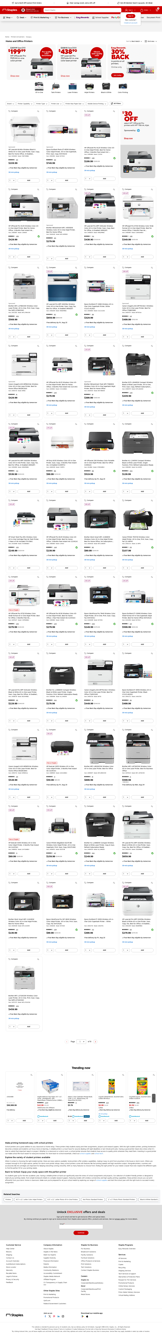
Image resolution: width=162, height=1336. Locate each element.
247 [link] (55, 853)
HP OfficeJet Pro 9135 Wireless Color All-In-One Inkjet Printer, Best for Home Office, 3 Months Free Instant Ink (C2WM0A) (23, 228)
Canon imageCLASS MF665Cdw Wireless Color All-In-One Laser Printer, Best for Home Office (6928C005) (23, 768)
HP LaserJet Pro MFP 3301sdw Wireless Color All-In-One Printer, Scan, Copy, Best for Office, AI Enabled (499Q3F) (99, 228)
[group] (19, 1098)
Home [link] (7, 37)
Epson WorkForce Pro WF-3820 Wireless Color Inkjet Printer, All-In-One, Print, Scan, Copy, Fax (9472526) (61, 921)
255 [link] (17, 700)
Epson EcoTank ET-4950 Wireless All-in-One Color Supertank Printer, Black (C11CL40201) (137, 692)
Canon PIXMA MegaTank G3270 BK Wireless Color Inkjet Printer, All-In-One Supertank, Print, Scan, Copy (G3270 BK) (61, 845)
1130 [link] (131, 393)
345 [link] (55, 238)
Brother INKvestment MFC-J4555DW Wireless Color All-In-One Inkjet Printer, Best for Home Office (60, 230)
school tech (98, 1153)
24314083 (10, 1097)
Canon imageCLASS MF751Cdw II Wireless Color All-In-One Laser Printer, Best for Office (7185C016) (99, 692)
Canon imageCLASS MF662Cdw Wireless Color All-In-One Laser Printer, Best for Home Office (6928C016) (23, 386)
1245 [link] (55, 393)
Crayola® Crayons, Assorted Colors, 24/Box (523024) (140, 1098)
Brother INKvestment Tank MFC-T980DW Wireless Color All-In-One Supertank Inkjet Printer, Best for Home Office (99, 386)
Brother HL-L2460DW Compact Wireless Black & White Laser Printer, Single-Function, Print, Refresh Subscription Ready (61, 692)
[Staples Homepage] (10, 10)
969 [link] (93, 471)
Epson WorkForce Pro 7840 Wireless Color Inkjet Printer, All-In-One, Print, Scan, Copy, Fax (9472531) (99, 615)
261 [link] (131, 700)
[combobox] (82, 10)
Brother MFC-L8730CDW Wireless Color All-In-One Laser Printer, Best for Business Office (137, 768)
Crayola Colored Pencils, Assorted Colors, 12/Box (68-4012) (111, 1098)
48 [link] (92, 394)
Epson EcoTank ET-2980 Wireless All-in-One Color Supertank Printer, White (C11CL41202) (99, 306)
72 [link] (54, 777)
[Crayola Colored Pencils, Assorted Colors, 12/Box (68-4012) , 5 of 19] (111, 1086)
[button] (119, 10)
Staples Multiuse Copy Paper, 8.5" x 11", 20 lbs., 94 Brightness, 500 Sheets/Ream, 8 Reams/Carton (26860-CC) (49, 1098)
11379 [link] (46, 1103)
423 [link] (131, 624)
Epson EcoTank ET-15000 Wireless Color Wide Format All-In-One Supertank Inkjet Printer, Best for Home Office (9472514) (137, 615)
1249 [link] (55, 624)
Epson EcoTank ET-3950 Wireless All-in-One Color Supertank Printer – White (99, 920)
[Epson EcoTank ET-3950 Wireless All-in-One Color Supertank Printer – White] (100, 901)
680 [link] (55, 471)
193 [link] (17, 777)
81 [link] (16, 394)
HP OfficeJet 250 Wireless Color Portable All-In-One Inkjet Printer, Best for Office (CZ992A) (99, 463)
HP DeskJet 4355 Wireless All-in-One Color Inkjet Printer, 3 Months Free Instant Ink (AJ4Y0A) (23, 845)
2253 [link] (17, 547)
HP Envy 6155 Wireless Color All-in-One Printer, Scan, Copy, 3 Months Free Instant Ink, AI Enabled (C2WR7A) (61, 463)
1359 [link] (17, 236)
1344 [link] (17, 624)
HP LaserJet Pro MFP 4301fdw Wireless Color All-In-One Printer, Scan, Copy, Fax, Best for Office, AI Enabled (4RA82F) (61, 306)
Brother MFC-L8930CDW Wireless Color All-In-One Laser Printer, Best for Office (99, 767)
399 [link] (93, 314)
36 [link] (92, 777)
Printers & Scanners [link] (17, 37)
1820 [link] (138, 1103)
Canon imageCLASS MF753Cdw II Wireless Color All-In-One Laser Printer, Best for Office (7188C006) (137, 308)
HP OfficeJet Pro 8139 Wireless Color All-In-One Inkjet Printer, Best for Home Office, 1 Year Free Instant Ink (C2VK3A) (61, 615)
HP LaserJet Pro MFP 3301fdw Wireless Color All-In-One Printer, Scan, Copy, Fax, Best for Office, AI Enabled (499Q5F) (23, 463)
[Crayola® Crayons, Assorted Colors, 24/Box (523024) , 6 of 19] (142, 1086)
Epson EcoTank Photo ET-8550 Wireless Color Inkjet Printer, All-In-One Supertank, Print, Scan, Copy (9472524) (61, 152)
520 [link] (55, 160)
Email (62, 1224)
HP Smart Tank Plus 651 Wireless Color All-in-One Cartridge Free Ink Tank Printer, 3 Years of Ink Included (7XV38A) (23, 539)
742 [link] (93, 929)
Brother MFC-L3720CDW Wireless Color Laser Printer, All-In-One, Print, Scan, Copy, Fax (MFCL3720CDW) (24, 998)
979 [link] (17, 160)
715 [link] (131, 853)
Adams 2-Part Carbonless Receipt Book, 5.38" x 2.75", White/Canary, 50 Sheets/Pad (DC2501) (80, 1098)
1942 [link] (131, 471)
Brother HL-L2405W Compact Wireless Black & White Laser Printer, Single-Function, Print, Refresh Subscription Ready (137, 463)
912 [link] (55, 314)
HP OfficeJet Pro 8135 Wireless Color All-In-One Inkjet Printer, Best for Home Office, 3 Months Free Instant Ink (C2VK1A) (62, 539)
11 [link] (130, 777)
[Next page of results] (95, 1041)
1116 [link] (107, 1103)
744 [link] (93, 236)
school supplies (85, 1153)
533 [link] (131, 929)
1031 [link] (17, 316)
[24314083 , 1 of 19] (20, 1086)
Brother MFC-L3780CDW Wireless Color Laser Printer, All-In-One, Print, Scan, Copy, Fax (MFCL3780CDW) (24, 308)
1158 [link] (55, 929)
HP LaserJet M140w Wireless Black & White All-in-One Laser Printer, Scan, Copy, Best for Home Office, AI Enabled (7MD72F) (24, 152)
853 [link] (93, 547)
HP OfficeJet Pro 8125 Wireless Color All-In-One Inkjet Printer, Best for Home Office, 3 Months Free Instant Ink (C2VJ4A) (61, 384)
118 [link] (131, 316)
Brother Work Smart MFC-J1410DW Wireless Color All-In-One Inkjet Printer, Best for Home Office (22, 921)
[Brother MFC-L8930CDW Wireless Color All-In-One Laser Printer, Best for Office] (100, 748)
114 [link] (17, 929)
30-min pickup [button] (13, 172)
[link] (27, 3)
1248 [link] (55, 547)
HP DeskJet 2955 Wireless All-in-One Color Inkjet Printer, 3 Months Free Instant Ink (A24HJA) (61, 768)
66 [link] (92, 700)
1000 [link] (93, 624)
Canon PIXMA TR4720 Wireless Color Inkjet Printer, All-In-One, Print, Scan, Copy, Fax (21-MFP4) (137, 539)
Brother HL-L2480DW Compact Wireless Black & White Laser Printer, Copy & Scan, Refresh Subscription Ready (99, 845)
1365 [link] (93, 158)
